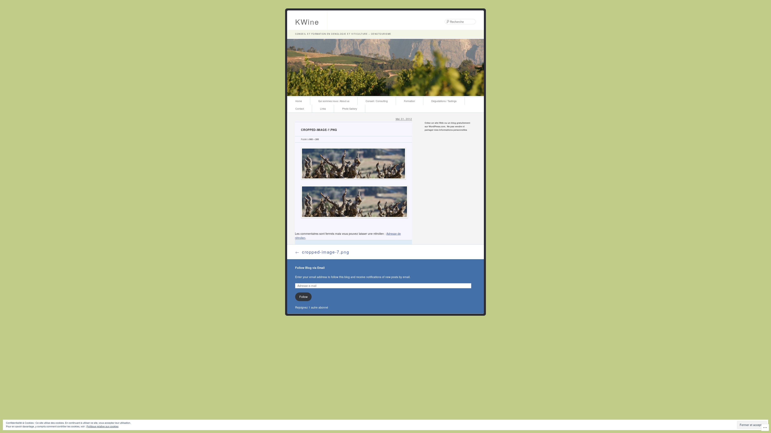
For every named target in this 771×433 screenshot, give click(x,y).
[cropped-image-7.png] (353, 182)
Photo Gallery (349, 108)
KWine (307, 21)
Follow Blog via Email (310, 268)
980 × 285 (314, 139)
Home (298, 101)
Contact (299, 108)
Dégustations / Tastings (444, 101)
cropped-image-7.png (322, 252)
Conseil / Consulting (377, 101)
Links (323, 108)
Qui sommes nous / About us (333, 101)
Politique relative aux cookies (102, 426)
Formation (409, 101)
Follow (303, 297)
